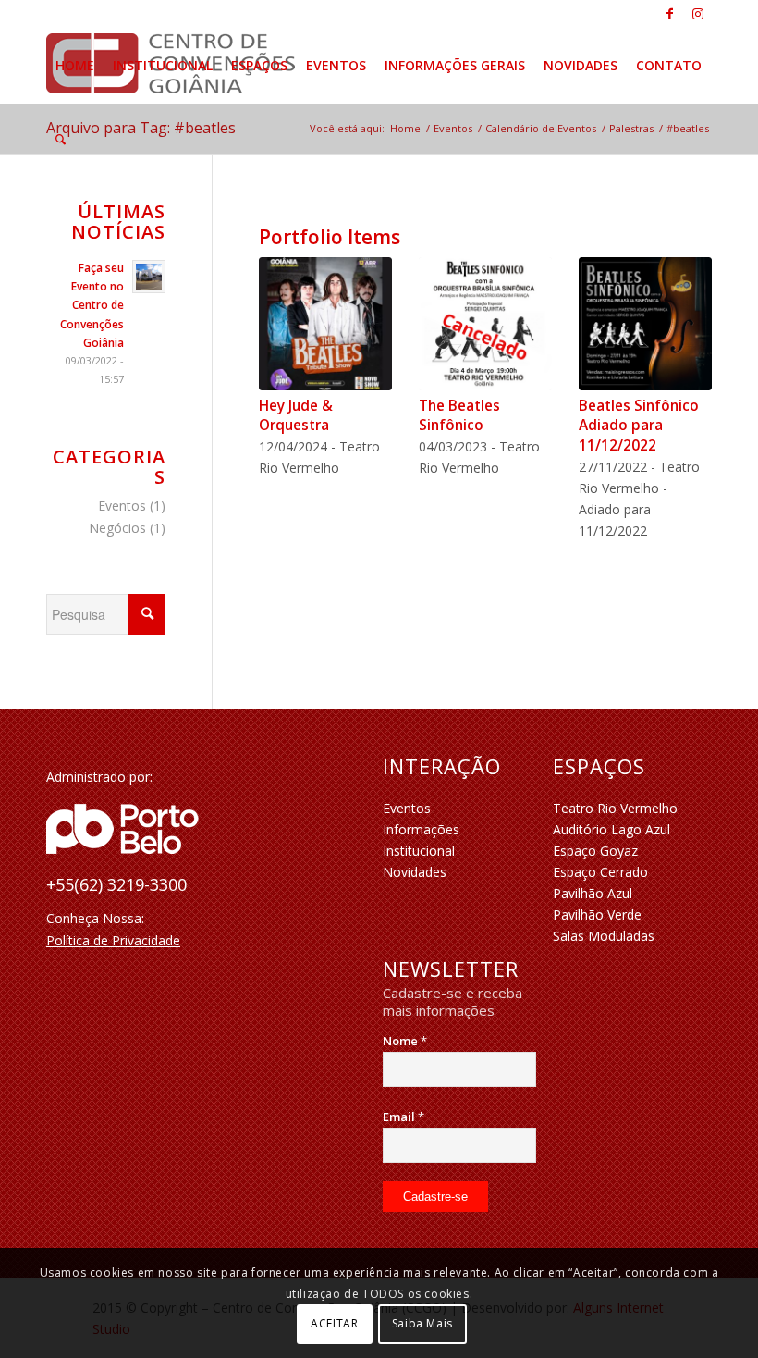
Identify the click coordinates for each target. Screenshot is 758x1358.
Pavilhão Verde (597, 914)
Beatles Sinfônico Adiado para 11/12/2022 (639, 425)
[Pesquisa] (60, 140)
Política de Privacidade (113, 940)
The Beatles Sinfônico (459, 416)
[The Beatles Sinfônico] (485, 323)
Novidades (414, 872)
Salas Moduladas (603, 935)
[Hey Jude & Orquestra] (325, 323)
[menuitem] (75, 66)
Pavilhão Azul (592, 893)
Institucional (419, 850)
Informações (421, 829)
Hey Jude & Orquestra (296, 416)
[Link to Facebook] (669, 14)
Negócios (117, 528)
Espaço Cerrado (600, 872)
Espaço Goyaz (595, 850)
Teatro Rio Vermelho (615, 808)
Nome (405, 1040)
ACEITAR (334, 1323)
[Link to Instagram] (698, 14)
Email (403, 1116)
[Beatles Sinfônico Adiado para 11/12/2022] (645, 323)
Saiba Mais (422, 1323)
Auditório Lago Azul (611, 829)
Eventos (122, 505)
